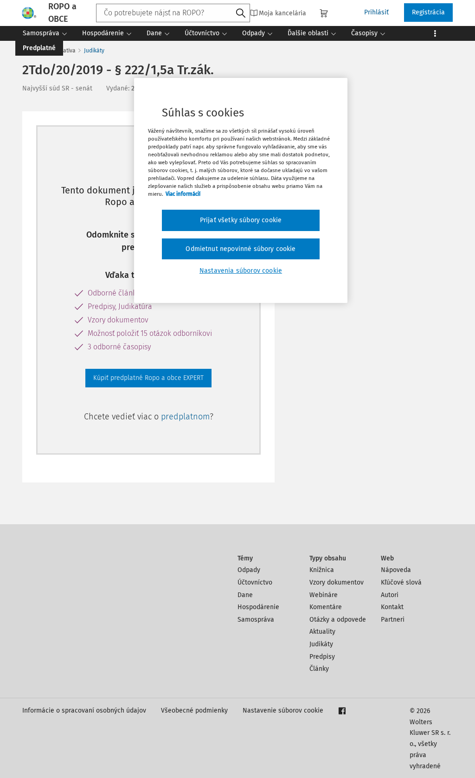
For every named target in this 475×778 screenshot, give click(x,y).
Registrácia (428, 12)
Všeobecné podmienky (194, 710)
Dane (245, 595)
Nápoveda (396, 570)
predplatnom (185, 417)
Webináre (323, 595)
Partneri (392, 620)
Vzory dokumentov (336, 582)
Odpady (249, 570)
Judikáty (94, 50)
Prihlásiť (376, 12)
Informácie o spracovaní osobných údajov (84, 710)
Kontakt (392, 607)
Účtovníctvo (255, 582)
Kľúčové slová (401, 582)
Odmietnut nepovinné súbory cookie (240, 249)
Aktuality (322, 632)
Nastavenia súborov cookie (240, 271)
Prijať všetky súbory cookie (241, 220)
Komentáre (325, 607)
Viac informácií (183, 194)
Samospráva (256, 620)
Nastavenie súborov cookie (283, 710)
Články (319, 669)
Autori (389, 595)
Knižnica (321, 570)
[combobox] (173, 13)
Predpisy (322, 657)
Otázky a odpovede (337, 620)
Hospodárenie (258, 607)
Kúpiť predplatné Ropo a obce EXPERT (148, 378)
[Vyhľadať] (241, 13)
